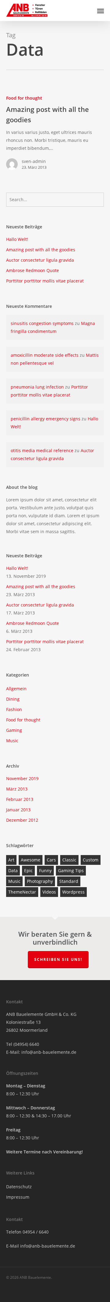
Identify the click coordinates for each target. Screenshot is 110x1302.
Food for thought (24, 98)
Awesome (30, 860)
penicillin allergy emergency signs (45, 419)
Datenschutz (19, 1187)
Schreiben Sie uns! (58, 959)
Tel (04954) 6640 (22, 1044)
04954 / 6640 (36, 1232)
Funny (45, 870)
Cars (51, 860)
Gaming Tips (71, 870)
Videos (49, 892)
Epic (28, 870)
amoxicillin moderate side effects (45, 355)
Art (11, 860)
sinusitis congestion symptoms (42, 323)
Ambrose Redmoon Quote (32, 270)
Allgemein (16, 689)
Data (13, 870)
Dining (13, 699)
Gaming (14, 730)
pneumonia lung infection (37, 387)
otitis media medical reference (42, 450)
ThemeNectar (22, 892)
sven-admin (34, 161)
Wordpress (73, 892)
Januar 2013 (18, 810)
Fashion (14, 709)
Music (12, 740)
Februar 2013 (19, 799)
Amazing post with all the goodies (40, 250)
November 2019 (22, 778)
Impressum (17, 1197)
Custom (90, 860)
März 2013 (17, 789)
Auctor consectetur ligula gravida (40, 260)
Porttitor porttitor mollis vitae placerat (45, 281)
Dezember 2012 (22, 820)
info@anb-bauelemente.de (48, 1052)
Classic (69, 860)
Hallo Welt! (17, 239)
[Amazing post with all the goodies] (55, 135)
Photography (40, 881)
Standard (68, 881)
